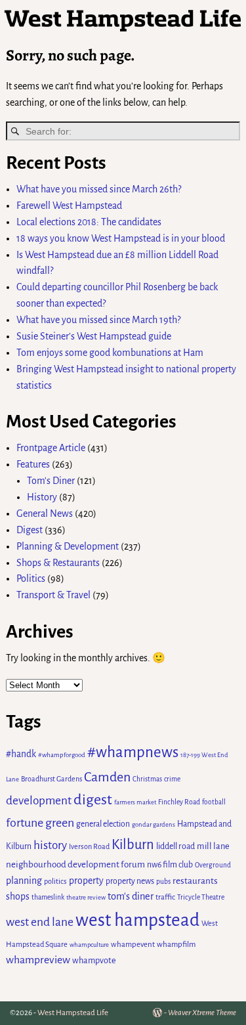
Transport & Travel (53, 595)
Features (33, 464)
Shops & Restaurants (58, 562)
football (214, 802)
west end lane (39, 921)
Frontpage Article (50, 448)
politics (55, 881)
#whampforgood (61, 754)
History (42, 497)
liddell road (175, 846)
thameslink (47, 897)
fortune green (40, 822)
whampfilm (176, 944)
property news (130, 881)
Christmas (147, 779)
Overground (213, 865)
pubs (163, 881)
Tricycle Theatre (200, 897)
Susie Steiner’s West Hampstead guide (93, 336)
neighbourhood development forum (75, 864)
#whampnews (132, 752)
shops (18, 896)
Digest (29, 530)
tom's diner (131, 896)
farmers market (135, 802)
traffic (165, 897)
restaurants (195, 881)
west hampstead (137, 920)
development (39, 801)
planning (24, 880)
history (50, 845)
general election (103, 824)
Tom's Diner (51, 480)
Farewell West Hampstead (69, 205)
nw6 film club (170, 864)
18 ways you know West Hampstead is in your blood (120, 238)
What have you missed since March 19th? (98, 320)
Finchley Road (179, 802)
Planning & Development (67, 546)
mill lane (213, 846)
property (86, 880)
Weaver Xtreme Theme (202, 1013)
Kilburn (133, 844)
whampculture (89, 944)
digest (92, 800)
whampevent (133, 944)
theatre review (86, 897)
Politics (30, 578)
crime (172, 779)
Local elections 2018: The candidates (88, 222)
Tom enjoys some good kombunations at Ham (109, 352)
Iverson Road (89, 846)
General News (44, 513)
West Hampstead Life (72, 1013)
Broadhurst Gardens (51, 779)
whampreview (38, 960)
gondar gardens (153, 824)
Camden (107, 777)
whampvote (94, 960)
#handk (21, 754)
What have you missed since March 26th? (98, 189)
